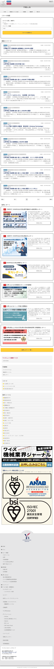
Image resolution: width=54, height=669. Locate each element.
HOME (5, 11)
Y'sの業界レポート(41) (8, 383)
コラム (3, 549)
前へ (15, 199)
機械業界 (31, 11)
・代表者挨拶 (5, 559)
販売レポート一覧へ (27, 350)
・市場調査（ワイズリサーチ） (9, 601)
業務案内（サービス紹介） (14, 11)
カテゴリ (4, 22)
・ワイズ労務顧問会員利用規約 (9, 579)
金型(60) (6, 428)
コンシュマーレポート (23, 23)
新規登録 (9, 3)
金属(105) (6, 425)
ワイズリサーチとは (7, 369)
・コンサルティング (6, 589)
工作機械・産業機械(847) (9, 407)
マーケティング (13, 45)
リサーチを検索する (27, 32)
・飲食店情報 (5, 640)
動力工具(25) (6, 433)
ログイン (9, 1)
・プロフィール (5, 555)
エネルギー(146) (7, 423)
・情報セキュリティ (6, 636)
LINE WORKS (6, 360)
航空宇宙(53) (6, 415)
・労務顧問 (4, 607)
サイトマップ (5, 584)
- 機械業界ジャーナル (9, 604)
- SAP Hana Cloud (8, 625)
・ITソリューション (6, 614)
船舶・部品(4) (7, 440)
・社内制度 (4, 571)
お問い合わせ (5, 574)
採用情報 (4, 567)
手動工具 (38, 11)
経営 (9, 45)
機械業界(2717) (7, 397)
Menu (50, 1)
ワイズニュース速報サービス (10, 358)
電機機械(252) (7, 405)
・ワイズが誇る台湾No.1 (8, 561)
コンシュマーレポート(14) (9, 386)
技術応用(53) (6, 438)
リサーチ (5, 45)
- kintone (6, 616)
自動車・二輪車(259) (8, 417)
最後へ (51, 199)
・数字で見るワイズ (6, 564)
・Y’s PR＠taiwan (6, 610)
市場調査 (24, 11)
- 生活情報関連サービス (9, 630)
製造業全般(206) (7, 400)
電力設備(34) (6, 410)
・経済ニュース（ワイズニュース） (10, 598)
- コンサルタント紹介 (9, 591)
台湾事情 (18, 45)
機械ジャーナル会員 (28, 45)
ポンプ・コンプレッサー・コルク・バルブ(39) (13, 435)
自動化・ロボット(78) (8, 420)
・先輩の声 (4, 569)
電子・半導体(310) (8, 402)
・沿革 (3, 557)
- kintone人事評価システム (10, 618)
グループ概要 (5, 552)
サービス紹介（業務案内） (8, 587)
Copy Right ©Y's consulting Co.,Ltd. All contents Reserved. (27, 667)
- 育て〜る (6, 623)
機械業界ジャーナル (7, 372)
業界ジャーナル (7, 395)
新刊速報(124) (7, 443)
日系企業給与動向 (34, 23)
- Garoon (6, 621)
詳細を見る (39, 223)
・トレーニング (5, 633)
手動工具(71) (6, 430)
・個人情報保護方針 (6, 577)
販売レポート (5, 374)
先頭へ (2, 199)
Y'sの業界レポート (13, 23)
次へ (38, 199)
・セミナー (4, 595)
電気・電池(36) (7, 412)
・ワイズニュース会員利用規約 (9, 581)
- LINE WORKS (7, 627)
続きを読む (48, 53)
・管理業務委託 (5, 643)
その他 (22, 45)
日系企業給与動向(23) (8, 388)
